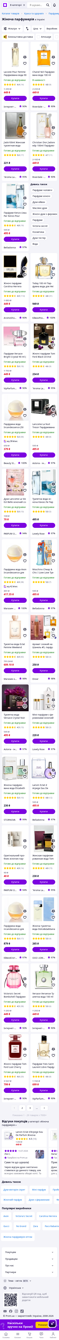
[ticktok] (22, 1311)
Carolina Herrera (48, 1216)
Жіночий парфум (12, 1199)
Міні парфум (39, 1189)
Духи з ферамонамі (39, 1199)
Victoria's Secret (24, 1216)
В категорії (16, 4)
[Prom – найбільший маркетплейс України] (5, 5)
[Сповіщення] (54, 5)
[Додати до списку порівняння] (24, 57)
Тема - (15, 1280)
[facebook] (11, 1311)
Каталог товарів (10, 13)
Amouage (46, 36)
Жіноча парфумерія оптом (17, 1236)
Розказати (43, 1324)
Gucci (6, 1226)
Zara (35, 1226)
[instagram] (16, 1311)
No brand (21, 1226)
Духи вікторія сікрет (14, 1189)
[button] (15, 98)
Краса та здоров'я (34, 13)
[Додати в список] (24, 63)
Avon (6, 1216)
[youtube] (5, 1311)
